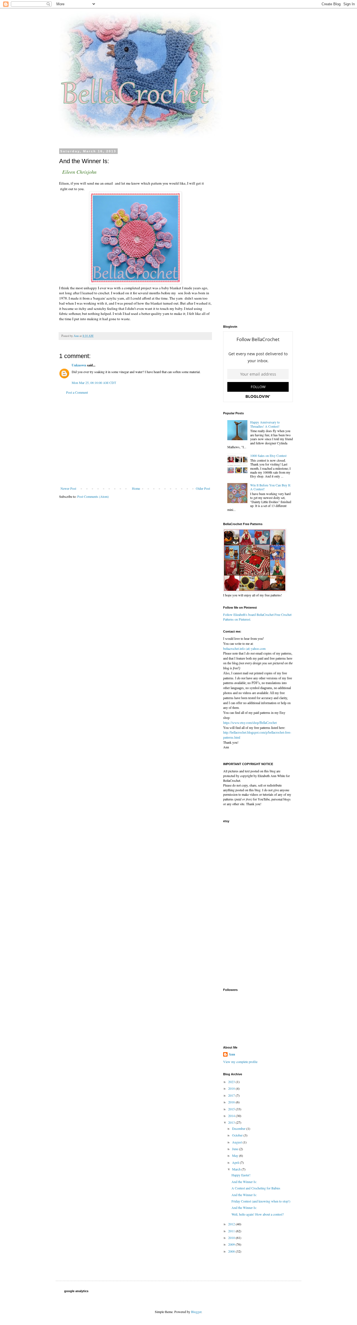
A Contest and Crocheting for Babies (255, 1188)
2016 (232, 1102)
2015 (232, 1109)
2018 (232, 1088)
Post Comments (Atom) (93, 496)
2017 (232, 1095)
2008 (232, 1251)
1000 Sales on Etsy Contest (268, 455)
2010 (232, 1237)
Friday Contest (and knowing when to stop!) (260, 1201)
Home (136, 488)
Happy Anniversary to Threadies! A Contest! (265, 424)
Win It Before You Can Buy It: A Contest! (270, 487)
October (237, 1135)
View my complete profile (240, 1061)
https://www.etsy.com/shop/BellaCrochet (250, 723)
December (239, 1128)
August (237, 1142)
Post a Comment (77, 392)
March (237, 1169)
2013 (232, 1122)
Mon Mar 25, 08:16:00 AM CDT (94, 382)
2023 (232, 1081)
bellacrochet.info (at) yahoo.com (244, 648)
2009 (232, 1244)
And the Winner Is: (244, 1181)
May (235, 1155)
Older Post (203, 488)
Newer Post (68, 488)
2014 (232, 1115)
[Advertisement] (135, 440)
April (236, 1162)
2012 (232, 1224)
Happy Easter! (240, 1175)
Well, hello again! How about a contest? (257, 1214)
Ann (232, 1054)
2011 (232, 1231)
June (235, 1149)
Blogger (196, 1311)
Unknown (79, 365)
